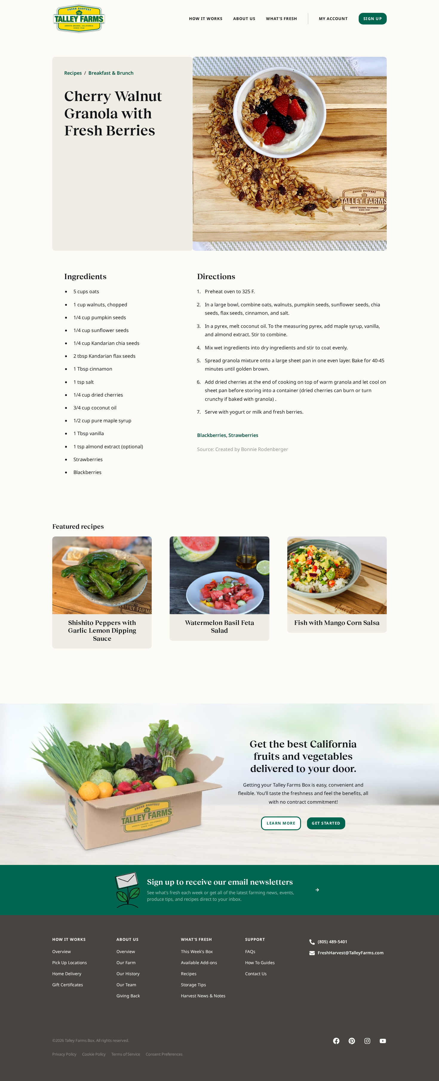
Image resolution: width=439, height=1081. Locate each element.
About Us (244, 18)
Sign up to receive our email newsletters (220, 881)
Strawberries (243, 435)
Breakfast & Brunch (110, 73)
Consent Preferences (164, 1054)
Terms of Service (125, 1054)
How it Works (205, 18)
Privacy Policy (64, 1054)
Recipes (73, 73)
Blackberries (211, 435)
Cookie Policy (94, 1054)
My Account (333, 18)
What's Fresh (281, 18)
